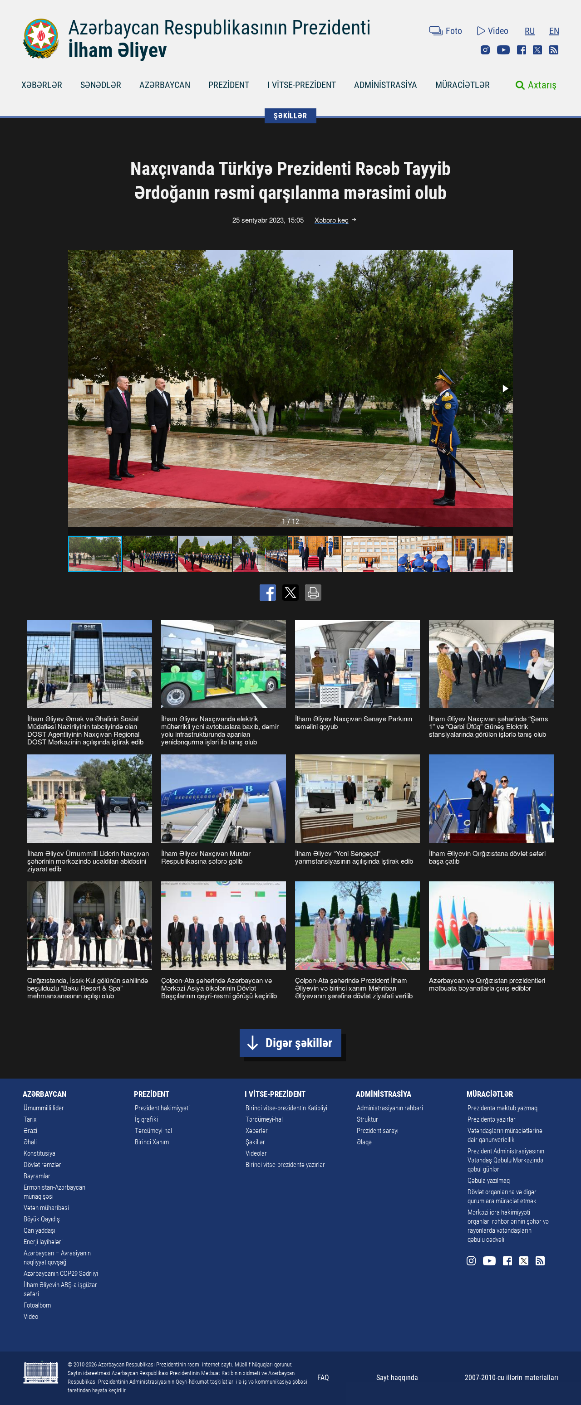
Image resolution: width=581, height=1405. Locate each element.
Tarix (30, 1119)
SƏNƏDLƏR (100, 84)
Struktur (367, 1119)
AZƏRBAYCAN (164, 84)
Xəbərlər (257, 1131)
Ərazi (30, 1131)
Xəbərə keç (332, 220)
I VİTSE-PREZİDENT (301, 84)
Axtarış (542, 85)
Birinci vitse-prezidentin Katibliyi (286, 1108)
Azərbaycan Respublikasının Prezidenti (219, 27)
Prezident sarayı (378, 1131)
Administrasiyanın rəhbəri (390, 1108)
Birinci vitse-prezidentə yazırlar (285, 1165)
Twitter (537, 49)
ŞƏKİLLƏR (290, 116)
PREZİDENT (228, 84)
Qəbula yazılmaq (489, 1181)
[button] (504, 388)
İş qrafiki (146, 1119)
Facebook (521, 49)
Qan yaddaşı (39, 1230)
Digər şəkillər (299, 1043)
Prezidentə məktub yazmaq (502, 1108)
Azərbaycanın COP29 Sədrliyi (61, 1273)
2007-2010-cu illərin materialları (511, 1377)
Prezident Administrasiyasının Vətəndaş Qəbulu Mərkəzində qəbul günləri (506, 1160)
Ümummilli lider (44, 1108)
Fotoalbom (37, 1305)
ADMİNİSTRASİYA (385, 84)
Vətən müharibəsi (46, 1208)
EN (554, 30)
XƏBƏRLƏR (41, 84)
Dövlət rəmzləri (43, 1165)
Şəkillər (255, 1142)
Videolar (256, 1153)
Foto (454, 30)
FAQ (323, 1377)
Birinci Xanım (152, 1142)
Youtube (503, 49)
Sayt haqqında (397, 1377)
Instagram (485, 49)
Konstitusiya (39, 1153)
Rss (553, 49)
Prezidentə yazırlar (492, 1119)
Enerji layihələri (43, 1242)
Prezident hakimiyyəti (162, 1108)
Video (498, 30)
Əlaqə (364, 1142)
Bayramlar (37, 1176)
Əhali (30, 1142)
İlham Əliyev (117, 50)
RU (530, 30)
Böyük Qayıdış (42, 1219)
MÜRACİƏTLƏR (462, 84)
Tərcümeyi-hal (153, 1131)
